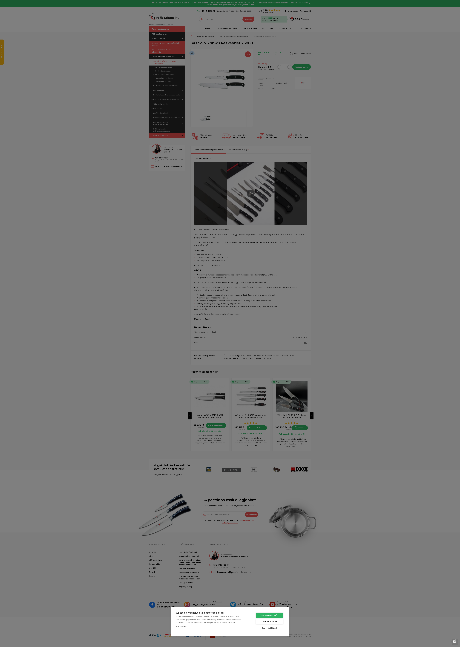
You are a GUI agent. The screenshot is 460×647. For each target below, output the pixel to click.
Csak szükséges (269, 622)
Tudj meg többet (181, 626)
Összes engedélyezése (269, 615)
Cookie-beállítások (269, 628)
